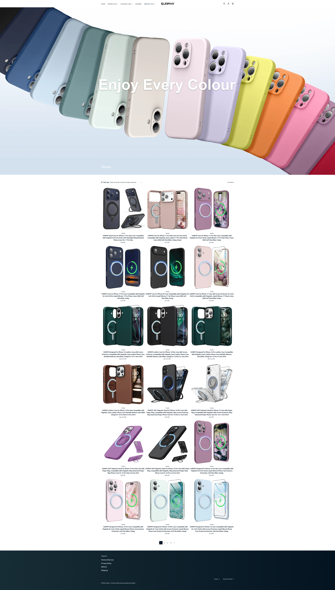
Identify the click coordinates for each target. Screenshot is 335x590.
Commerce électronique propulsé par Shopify (122, 583)
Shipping (104, 570)
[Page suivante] (174, 542)
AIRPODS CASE (149, 4)
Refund (104, 567)
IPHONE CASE (112, 4)
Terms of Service (107, 560)
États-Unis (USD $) (227, 579)
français (216, 579)
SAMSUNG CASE (126, 4)
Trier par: (106, 182)
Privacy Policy (106, 563)
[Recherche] (224, 4)
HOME (103, 4)
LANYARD (138, 4)
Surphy (107, 583)
